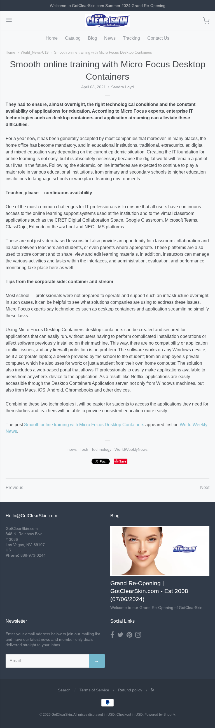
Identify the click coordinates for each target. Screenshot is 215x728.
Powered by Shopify (159, 715)
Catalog (73, 38)
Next (204, 487)
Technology (101, 449)
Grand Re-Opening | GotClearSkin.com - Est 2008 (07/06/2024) (149, 591)
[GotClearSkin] (107, 20)
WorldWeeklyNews (131, 449)
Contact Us (158, 38)
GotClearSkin (62, 715)
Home (52, 38)
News (110, 38)
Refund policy (130, 690)
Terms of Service (94, 690)
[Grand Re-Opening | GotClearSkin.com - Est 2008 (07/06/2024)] (160, 551)
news (72, 449)
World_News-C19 (34, 52)
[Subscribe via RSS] (152, 690)
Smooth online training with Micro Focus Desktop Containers (103, 52)
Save (122, 461)
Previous (14, 487)
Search (64, 690)
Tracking (131, 38)
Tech (84, 449)
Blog (92, 38)
